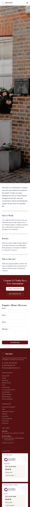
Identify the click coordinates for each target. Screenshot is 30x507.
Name (4, 308)
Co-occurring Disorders (8, 389)
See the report (10, 475)
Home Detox (5, 421)
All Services (5, 423)
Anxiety (4, 378)
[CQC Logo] (10, 461)
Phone (4, 322)
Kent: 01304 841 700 (15, 294)
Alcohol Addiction (7, 394)
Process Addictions (7, 399)
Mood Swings (6, 387)
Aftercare (4, 414)
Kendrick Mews (6, 436)
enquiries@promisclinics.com (12, 368)
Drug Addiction (6, 392)
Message (5, 329)
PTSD (3, 385)
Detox (3, 409)
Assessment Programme (8, 407)
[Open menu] (27, 3)
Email (4, 315)
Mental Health (6, 376)
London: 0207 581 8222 (15, 288)
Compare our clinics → (8, 442)
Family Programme (7, 418)
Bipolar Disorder (6, 382)
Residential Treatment (8, 411)
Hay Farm (5, 431)
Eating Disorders (6, 396)
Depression (5, 380)
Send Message (15, 342)
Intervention (5, 416)
